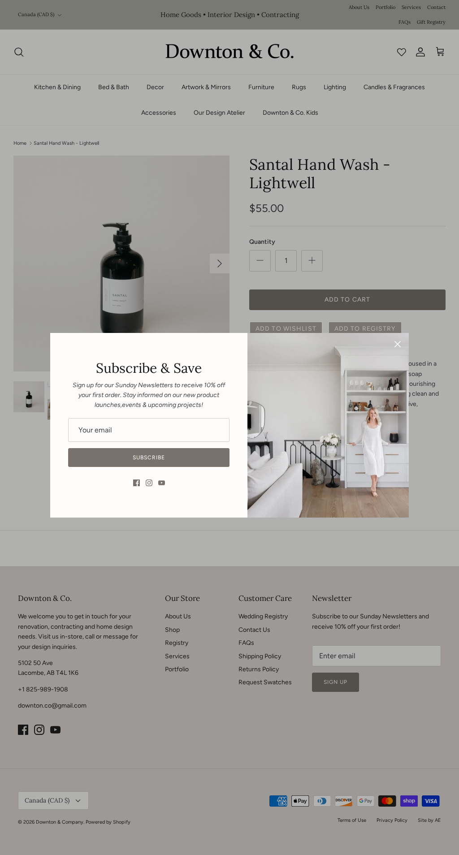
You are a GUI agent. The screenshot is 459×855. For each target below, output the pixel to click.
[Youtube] (161, 482)
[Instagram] (149, 482)
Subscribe (149, 457)
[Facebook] (136, 482)
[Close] (397, 344)
